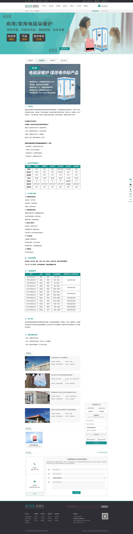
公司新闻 (43, 516)
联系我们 (86, 6)
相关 (52, 60)
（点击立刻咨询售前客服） (102, 452)
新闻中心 (72, 6)
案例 (41, 60)
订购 (63, 60)
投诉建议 (56, 520)
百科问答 (49, 518)
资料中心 (49, 516)
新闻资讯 (101, 530)
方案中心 (56, 518)
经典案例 (35, 1)
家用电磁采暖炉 (104, 11)
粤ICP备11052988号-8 (43, 530)
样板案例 (49, 520)
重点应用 (40, 1)
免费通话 (98, 1)
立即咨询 (35, 493)
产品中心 (44, 6)
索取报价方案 (64, 48)
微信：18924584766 (88, 1)
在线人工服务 (96, 442)
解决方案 (51, 6)
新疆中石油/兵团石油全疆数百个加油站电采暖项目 (63, 409)
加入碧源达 (45, 1)
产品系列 (88, 530)
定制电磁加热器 (90, 408)
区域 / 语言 (106, 1)
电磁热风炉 (90, 411)
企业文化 (36, 520)
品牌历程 (36, 518)
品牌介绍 (84, 530)
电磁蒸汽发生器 (101, 408)
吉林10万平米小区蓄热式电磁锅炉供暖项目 (61, 375)
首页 (26, 1)
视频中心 (30, 1)
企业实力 (36, 516)
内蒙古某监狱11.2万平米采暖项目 (59, 357)
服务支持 (65, 6)
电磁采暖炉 (37, 11)
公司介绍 (79, 6)
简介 (30, 60)
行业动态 (43, 518)
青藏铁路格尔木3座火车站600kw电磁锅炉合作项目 (63, 392)
